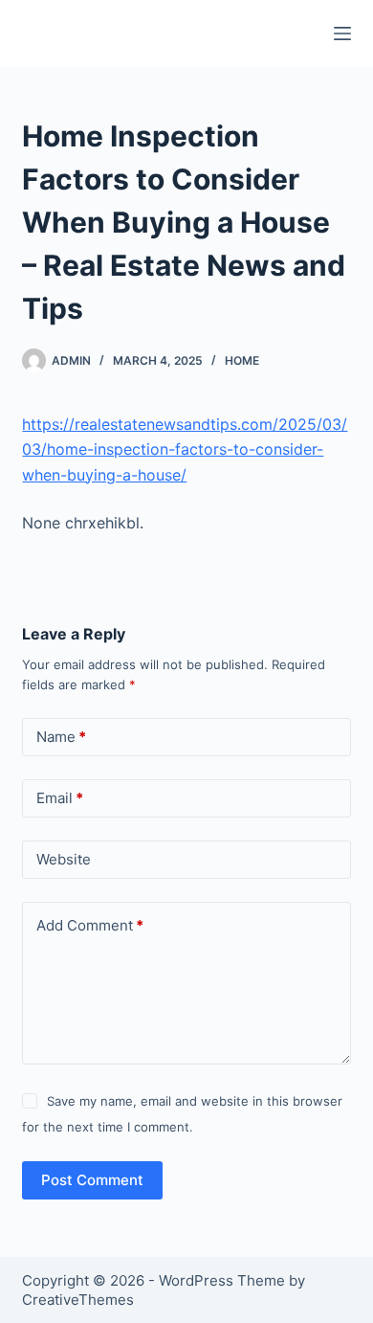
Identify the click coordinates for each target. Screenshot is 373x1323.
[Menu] (342, 33)
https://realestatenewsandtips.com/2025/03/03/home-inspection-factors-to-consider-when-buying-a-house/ (184, 449)
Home (242, 360)
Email (59, 798)
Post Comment (92, 1180)
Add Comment (89, 925)
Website (63, 859)
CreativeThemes (78, 1299)
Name (61, 737)
